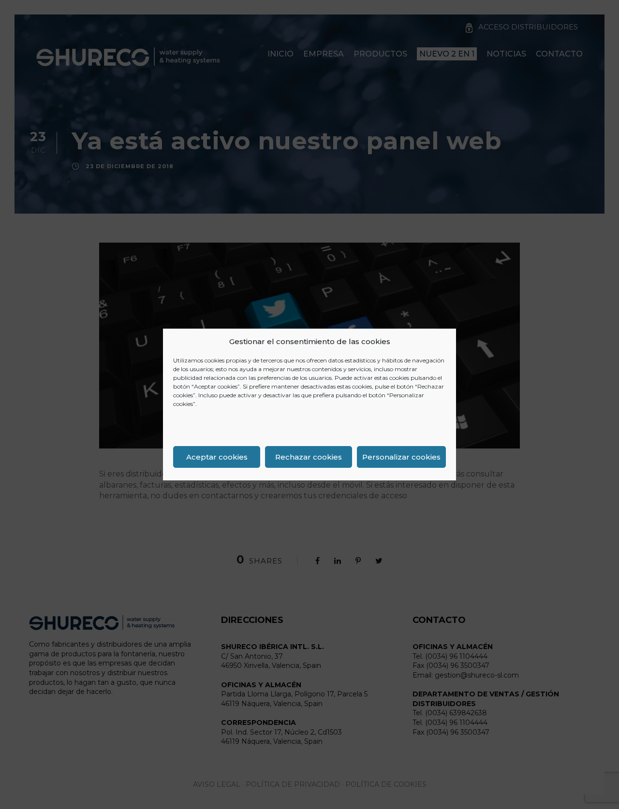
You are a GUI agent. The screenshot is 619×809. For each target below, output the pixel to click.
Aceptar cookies (217, 457)
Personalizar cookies (401, 457)
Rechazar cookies (308, 457)
